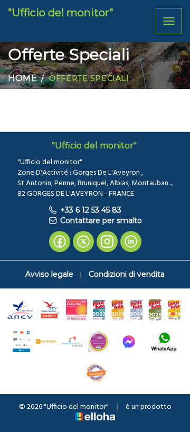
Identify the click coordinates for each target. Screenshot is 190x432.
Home (22, 78)
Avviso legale (49, 274)
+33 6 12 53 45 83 (90, 210)
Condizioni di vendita (127, 274)
